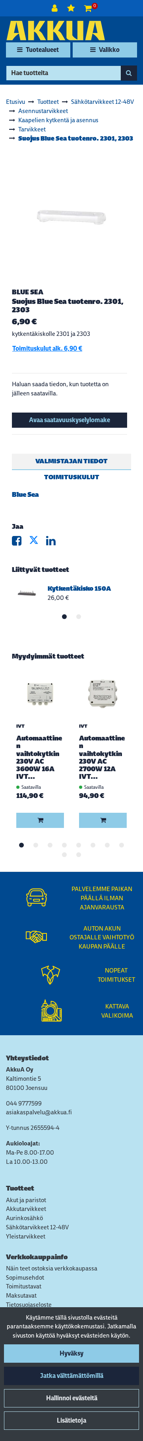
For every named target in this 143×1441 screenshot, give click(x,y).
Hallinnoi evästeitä (71, 1398)
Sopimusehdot (25, 1277)
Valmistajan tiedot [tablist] (71, 461)
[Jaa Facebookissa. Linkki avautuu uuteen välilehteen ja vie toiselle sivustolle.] (20, 542)
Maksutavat (21, 1295)
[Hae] (129, 73)
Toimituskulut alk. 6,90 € (47, 348)
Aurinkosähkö (24, 1218)
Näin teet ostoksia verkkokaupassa (51, 1268)
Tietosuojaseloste (29, 1304)
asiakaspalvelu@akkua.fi (39, 1112)
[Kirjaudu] (55, 8)
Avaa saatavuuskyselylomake (69, 420)
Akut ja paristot (26, 1200)
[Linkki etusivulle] (55, 30)
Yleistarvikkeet (25, 1236)
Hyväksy (71, 1353)
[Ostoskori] (88, 8)
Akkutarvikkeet (26, 1209)
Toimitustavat (23, 1286)
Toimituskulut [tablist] (71, 477)
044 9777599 (24, 1103)
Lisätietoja (71, 1420)
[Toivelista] (71, 8)
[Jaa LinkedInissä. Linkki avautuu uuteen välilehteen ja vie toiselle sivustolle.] (54, 542)
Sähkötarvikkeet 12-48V (37, 1227)
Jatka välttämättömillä (71, 1376)
